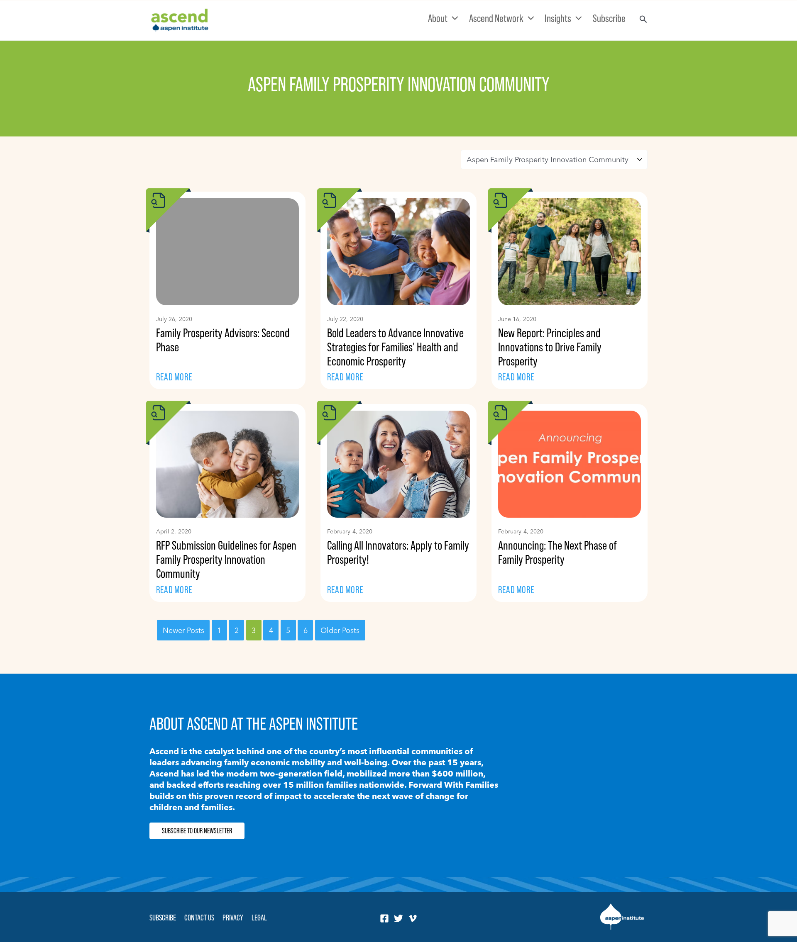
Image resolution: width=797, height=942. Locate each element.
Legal (259, 917)
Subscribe (162, 917)
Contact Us (199, 917)
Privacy (232, 917)
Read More (174, 376)
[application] (452, 18)
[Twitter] (398, 918)
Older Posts (339, 630)
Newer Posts (183, 630)
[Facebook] (384, 918)
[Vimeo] (412, 918)
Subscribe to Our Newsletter (197, 831)
